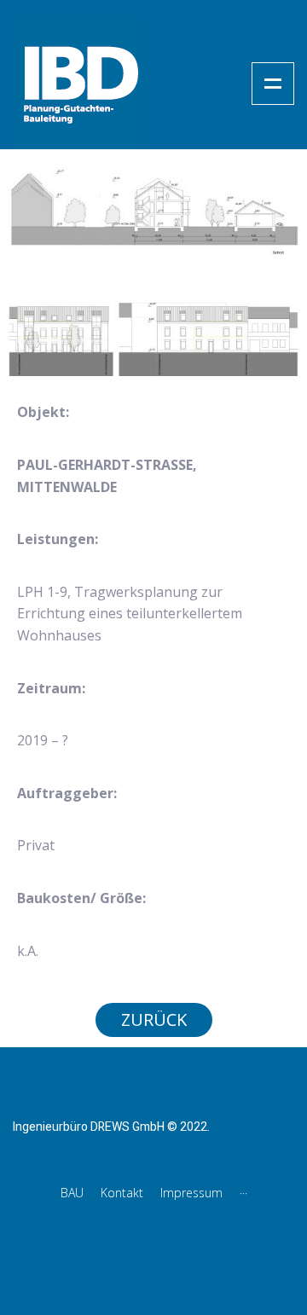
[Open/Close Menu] (273, 83)
